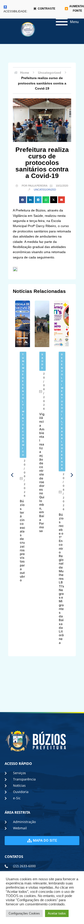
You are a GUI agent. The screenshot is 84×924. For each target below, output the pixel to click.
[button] (22, 199)
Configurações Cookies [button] (24, 913)
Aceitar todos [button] (57, 913)
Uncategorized (45, 189)
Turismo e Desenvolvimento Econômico (23, 404)
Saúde (42, 361)
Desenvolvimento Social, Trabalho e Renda (62, 411)
